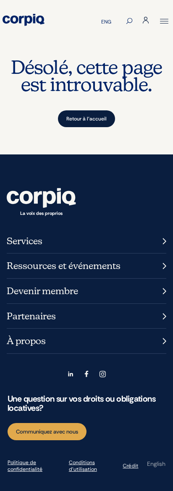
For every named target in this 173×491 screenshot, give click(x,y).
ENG (106, 21)
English (156, 463)
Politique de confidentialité (25, 466)
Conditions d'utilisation (83, 466)
